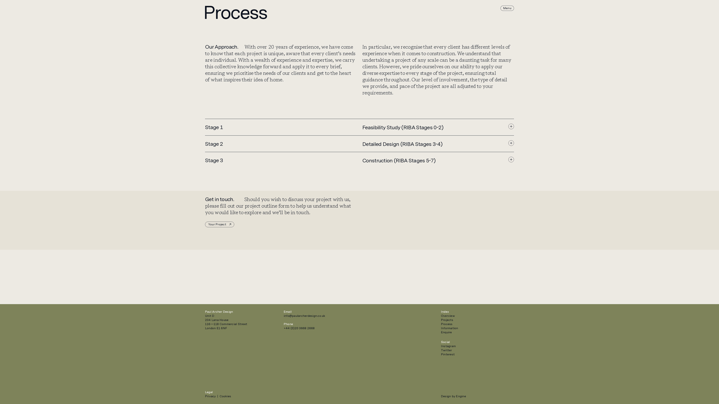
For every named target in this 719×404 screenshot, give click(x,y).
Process (447, 324)
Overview (448, 316)
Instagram (448, 346)
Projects (447, 320)
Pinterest (448, 354)
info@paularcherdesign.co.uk (304, 316)
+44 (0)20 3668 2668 (299, 328)
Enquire (446, 332)
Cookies (225, 396)
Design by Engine (453, 396)
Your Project (217, 224)
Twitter (446, 350)
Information (449, 328)
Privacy (210, 396)
